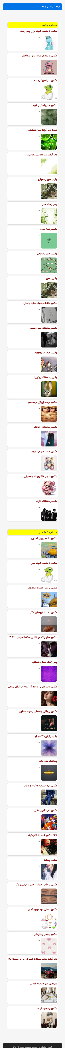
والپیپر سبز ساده (48, 229)
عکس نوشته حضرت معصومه (42, 588)
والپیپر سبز (51, 278)
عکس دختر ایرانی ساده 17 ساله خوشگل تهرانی (32, 687)
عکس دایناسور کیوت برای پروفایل (39, 56)
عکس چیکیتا (50, 860)
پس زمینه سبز (50, 204)
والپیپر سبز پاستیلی (47, 254)
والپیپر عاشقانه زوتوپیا (45, 377)
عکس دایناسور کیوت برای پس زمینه (38, 31)
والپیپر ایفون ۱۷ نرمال (46, 736)
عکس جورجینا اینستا (46, 1008)
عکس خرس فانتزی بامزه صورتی (40, 476)
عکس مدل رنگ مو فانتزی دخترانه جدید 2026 (33, 637)
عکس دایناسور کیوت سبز (44, 80)
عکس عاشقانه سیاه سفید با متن (40, 303)
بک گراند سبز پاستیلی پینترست (41, 155)
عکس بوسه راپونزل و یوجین (42, 402)
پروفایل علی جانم (48, 761)
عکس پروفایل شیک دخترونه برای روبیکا (36, 885)
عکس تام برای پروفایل (45, 810)
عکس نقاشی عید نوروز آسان (42, 909)
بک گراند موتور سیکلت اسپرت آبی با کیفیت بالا (32, 959)
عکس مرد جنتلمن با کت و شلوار (40, 786)
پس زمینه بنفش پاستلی (44, 662)
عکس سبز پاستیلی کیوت (44, 105)
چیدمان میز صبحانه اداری (43, 984)
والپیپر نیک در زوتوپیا (46, 353)
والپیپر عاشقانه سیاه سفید (43, 328)
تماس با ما (47, 7)
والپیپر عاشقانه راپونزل (45, 427)
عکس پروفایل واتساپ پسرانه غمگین (38, 711)
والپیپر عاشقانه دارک (46, 501)
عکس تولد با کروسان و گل (43, 612)
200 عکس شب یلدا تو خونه (42, 835)
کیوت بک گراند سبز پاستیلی (42, 130)
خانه (58, 7)
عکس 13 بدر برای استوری (43, 538)
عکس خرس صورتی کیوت (44, 452)
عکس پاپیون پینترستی (45, 934)
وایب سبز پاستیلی (47, 179)
